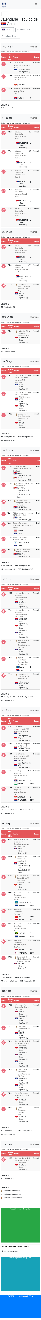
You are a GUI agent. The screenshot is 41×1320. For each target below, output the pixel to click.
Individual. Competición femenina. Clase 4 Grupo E (21, 91)
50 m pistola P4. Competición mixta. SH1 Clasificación (22, 1007)
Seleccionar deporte (10, 36)
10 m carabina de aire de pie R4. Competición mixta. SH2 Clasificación (23, 395)
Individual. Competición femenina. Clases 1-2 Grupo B (21, 78)
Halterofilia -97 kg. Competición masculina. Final (24, 333)
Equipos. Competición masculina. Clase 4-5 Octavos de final (23, 525)
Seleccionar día (23, 30)
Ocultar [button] (33, 47)
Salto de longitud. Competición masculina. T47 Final (24, 503)
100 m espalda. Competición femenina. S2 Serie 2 (22, 65)
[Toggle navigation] (36, 4)
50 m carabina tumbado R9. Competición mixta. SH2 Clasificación (23, 1044)
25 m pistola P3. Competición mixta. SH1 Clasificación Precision (21, 729)
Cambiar (3, 52)
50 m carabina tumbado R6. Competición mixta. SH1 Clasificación (23, 1161)
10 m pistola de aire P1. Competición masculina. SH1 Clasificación (22, 469)
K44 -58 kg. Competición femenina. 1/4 (18, 912)
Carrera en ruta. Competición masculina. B (22, 859)
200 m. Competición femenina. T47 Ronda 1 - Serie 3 (22, 1095)
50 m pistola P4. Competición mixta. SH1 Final (24, 1029)
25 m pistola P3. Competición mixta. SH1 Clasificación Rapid (21, 756)
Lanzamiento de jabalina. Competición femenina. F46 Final (24, 959)
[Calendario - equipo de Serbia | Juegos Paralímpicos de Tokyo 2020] (4, 4)
